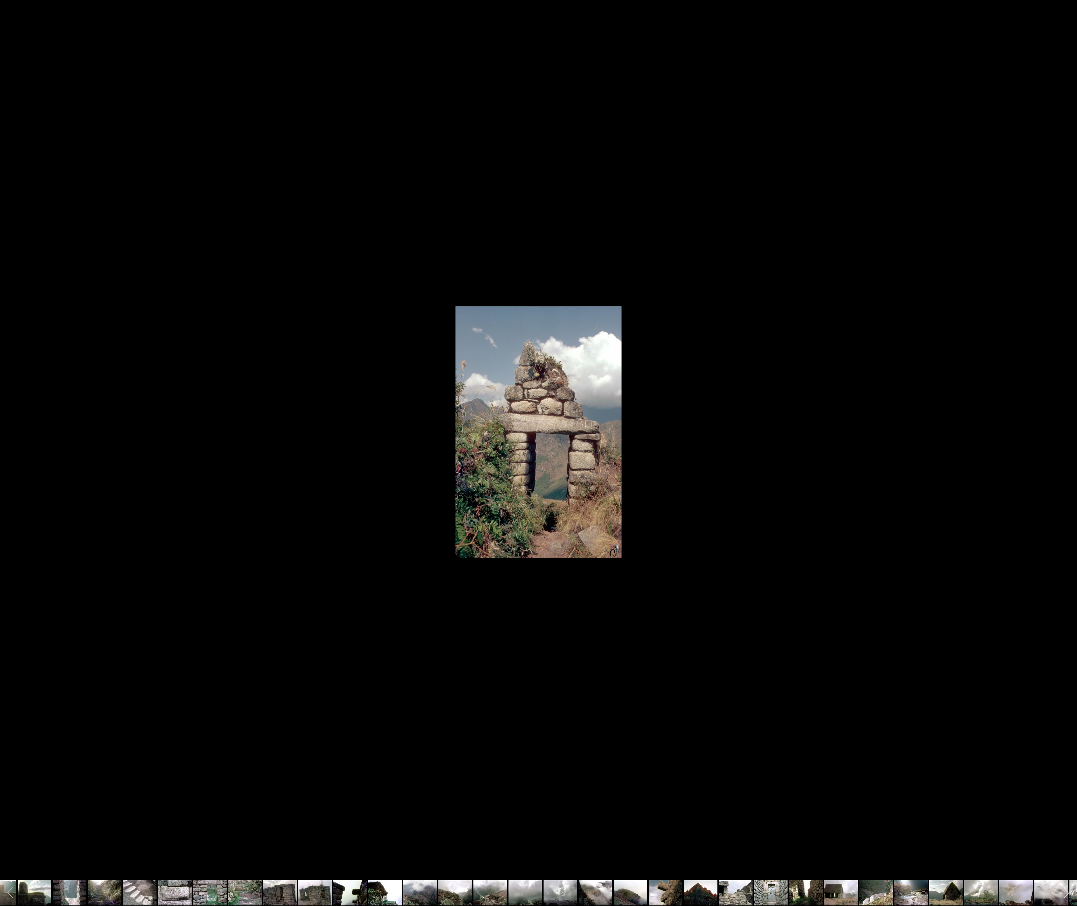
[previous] (10, 444)
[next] (1067, 444)
